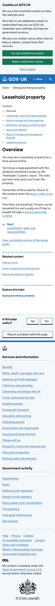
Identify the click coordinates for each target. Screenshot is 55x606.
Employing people (13, 422)
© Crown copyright (27, 598)
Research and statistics (17, 496)
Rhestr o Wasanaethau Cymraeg (22, 549)
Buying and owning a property (18, 295)
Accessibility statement (17, 540)
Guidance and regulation (17, 490)
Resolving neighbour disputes (18, 274)
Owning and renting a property (29, 87)
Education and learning (16, 416)
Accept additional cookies (27, 53)
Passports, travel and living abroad (24, 446)
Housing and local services (18, 434)
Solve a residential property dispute (21, 268)
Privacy (15, 535)
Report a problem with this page (27, 334)
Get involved (10, 521)
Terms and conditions (15, 545)
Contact (40, 540)
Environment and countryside (20, 428)
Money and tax (11, 440)
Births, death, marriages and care (23, 373)
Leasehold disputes (16, 142)
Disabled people (12, 403)
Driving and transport (15, 410)
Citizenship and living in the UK (21, 391)
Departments (10, 478)
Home (5, 87)
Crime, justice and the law (18, 397)
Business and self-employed (19, 379)
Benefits (7, 367)
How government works (17, 515)
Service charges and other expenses (25, 120)
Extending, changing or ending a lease (26, 125)
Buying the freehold (16, 129)
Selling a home (10, 262)
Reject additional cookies (27, 61)
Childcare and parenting (17, 385)
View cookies (27, 69)
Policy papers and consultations (22, 503)
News (6, 484)
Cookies (28, 535)
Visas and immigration (15, 452)
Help (5, 535)
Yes (35, 321)
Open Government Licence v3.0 (22, 569)
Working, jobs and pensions (19, 458)
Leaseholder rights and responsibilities (26, 115)
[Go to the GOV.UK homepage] (14, 79)
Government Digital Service (19, 554)
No (49, 321)
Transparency (10, 509)
